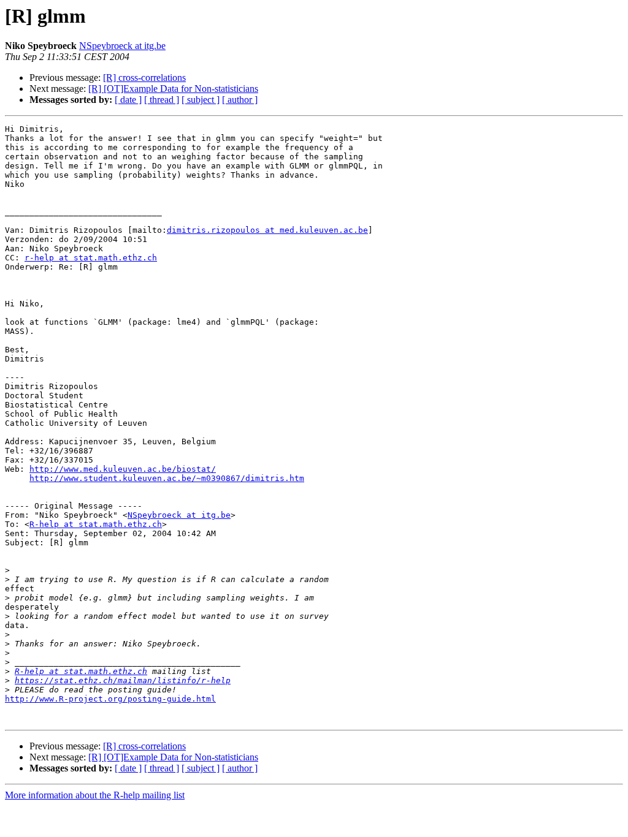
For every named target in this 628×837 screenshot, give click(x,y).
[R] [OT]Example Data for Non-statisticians (173, 88)
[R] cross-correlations (144, 77)
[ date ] (128, 99)
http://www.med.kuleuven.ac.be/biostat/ (122, 469)
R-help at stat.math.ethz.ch (95, 524)
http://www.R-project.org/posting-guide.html (110, 698)
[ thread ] (161, 99)
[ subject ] (201, 99)
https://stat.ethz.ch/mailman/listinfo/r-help (123, 680)
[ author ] (240, 99)
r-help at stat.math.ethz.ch (91, 257)
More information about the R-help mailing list (95, 795)
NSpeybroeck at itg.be (122, 45)
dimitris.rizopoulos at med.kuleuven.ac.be (267, 230)
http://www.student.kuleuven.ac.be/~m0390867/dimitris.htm (166, 478)
